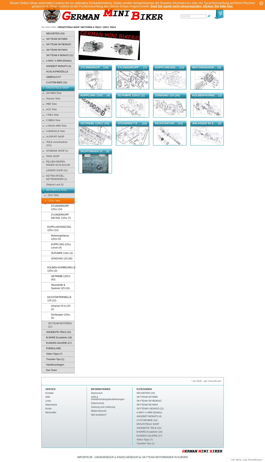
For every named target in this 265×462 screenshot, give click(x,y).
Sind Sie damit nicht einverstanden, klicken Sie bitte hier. (191, 6)
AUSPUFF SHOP (55, 136)
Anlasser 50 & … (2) (206, 123)
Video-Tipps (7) (54, 354)
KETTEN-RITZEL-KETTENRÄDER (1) (56, 178)
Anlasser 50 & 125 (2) (60, 308)
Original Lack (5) (55, 184)
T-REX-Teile (52, 115)
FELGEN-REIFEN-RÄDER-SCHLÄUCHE (58, 163)
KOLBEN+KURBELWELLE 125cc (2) (60, 269)
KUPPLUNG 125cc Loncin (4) (61, 246)
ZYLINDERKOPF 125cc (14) (60, 208)
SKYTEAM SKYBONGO (58, 44)
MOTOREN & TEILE (91, 27)
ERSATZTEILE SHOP (68, 27)
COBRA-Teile (53, 120)
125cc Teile (109, 27)
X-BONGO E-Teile (55, 131)
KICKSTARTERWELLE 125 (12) (59, 299)
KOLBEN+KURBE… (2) (207, 95)
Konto (48, 408)
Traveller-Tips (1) (55, 359)
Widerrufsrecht (98, 411)
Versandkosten (255, 460)
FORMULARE (53, 348)
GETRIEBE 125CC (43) (61, 278)
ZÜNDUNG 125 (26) (61, 258)
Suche (186, 16)
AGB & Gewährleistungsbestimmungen (108, 398)
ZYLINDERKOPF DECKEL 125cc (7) (61, 216)
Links (48, 400)
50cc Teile (53, 195)
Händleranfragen (55, 364)
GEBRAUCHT (53, 77)
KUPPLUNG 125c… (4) (95, 95)
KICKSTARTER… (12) (169, 123)
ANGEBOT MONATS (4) (58, 66)
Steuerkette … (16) (132, 123)
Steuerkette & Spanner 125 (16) (60, 287)
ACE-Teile (51, 109)
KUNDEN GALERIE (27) (59, 343)
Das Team (51, 370)
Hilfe (47, 397)
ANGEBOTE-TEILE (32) (58, 332)
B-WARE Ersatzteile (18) (59, 337)
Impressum (97, 393)
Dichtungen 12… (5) (95, 151)
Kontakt (49, 393)
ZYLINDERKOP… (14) (94, 67)
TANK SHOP (52, 156)
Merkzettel (50, 412)
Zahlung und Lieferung (103, 407)
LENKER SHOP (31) (57, 170)
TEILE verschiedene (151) (57, 144)
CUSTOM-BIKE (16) (56, 82)
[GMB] (104, 14)
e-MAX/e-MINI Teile (56, 125)
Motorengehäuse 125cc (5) (60, 237)
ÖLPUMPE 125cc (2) (62, 253)
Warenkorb (51, 404)
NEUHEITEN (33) (55, 33)
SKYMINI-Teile (53, 93)
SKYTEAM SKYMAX (57, 50)
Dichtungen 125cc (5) (60, 316)
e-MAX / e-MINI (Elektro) (59, 60)
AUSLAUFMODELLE (57, 71)
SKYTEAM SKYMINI (56, 39)
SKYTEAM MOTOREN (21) (60, 325)
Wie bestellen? (99, 414)
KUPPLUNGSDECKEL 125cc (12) (59, 229)
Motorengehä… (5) (206, 67)
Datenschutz (97, 403)
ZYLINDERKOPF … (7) (132, 67)
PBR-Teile (51, 104)
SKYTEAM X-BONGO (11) (59, 55)
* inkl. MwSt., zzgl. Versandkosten (206, 381)
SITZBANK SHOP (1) (57, 150)
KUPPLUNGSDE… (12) (169, 67)
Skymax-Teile (53, 98)
